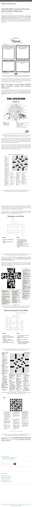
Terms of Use (29, 504)
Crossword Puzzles (5, 456)
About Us (15, 504)
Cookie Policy (19, 504)
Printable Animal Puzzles (5, 478)
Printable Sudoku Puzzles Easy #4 (7, 481)
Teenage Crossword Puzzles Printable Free (9, 457)
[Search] (15, 464)
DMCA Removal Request (14, 505)
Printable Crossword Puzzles (8, 3)
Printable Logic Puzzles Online (6, 477)
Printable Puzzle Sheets (5, 475)
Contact (20, 505)
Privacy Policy (24, 504)
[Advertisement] (16, 29)
